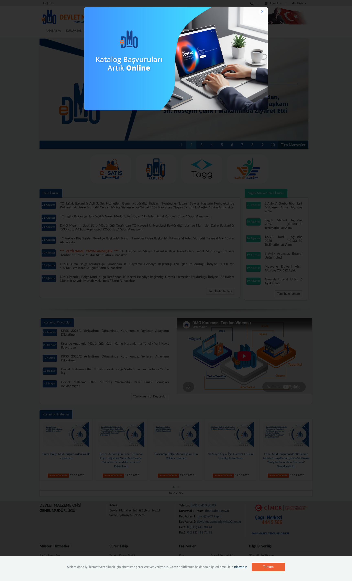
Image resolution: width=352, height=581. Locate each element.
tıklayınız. (241, 567)
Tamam (268, 567)
